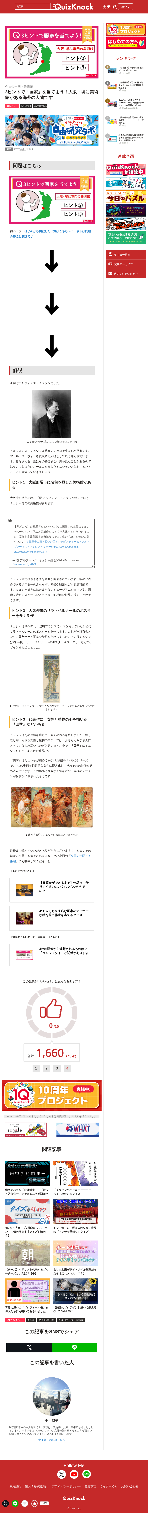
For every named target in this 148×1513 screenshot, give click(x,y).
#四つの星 (49, 541)
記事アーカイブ (123, 264)
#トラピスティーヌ (67, 541)
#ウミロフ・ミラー (39, 546)
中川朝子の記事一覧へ (51, 1439)
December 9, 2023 (24, 564)
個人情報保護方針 (36, 1486)
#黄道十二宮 (34, 541)
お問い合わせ (130, 1486)
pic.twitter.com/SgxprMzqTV (31, 551)
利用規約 (15, 1486)
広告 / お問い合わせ (126, 273)
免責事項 (90, 1486)
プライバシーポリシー (66, 1486)
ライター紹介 (122, 254)
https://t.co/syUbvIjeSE (64, 546)
